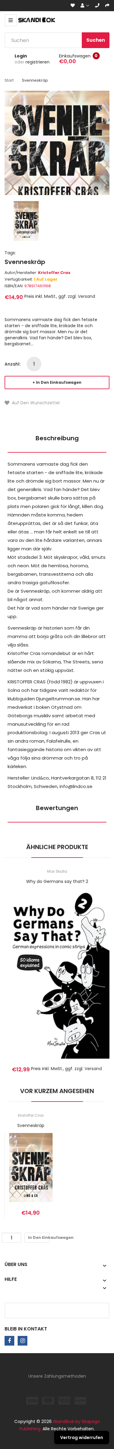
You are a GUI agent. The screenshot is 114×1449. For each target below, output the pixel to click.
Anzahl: (12, 364)
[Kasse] (107, 5)
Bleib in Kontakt (26, 1328)
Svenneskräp (30, 1125)
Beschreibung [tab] (57, 438)
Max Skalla (57, 871)
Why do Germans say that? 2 (57, 881)
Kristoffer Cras (54, 272)
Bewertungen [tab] (57, 808)
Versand (86, 296)
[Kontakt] (97, 5)
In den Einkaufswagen (58, 382)
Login (21, 56)
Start (9, 80)
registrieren (38, 62)
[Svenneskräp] (26, 220)
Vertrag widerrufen (81, 1437)
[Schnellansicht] (81, 982)
